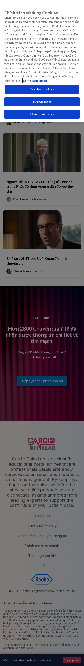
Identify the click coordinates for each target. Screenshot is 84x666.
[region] (42, 61)
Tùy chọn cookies (42, 89)
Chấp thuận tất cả (42, 114)
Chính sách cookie (35, 80)
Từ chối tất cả (42, 101)
